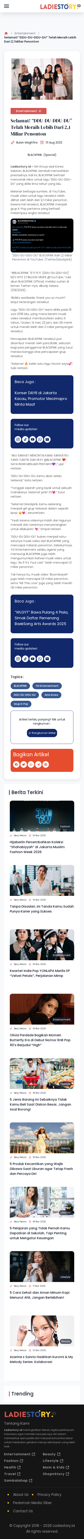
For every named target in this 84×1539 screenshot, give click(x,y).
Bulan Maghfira (27, 142)
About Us (21, 1494)
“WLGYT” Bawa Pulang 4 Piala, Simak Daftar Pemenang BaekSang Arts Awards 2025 (41, 618)
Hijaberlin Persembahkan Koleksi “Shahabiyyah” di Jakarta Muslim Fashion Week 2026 (37, 847)
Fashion (65, 826)
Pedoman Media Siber (32, 1502)
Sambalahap (16, 1480)
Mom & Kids (54, 1467)
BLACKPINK (20, 686)
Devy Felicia (20, 835)
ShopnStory (54, 1474)
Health (10, 1467)
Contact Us (23, 1511)
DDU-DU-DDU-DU (25, 695)
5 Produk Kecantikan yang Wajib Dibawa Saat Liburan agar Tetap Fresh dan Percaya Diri (41, 1168)
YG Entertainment (47, 686)
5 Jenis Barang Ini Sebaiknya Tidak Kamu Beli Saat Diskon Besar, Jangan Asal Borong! (40, 1104)
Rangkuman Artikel (43, 733)
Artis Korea (51, 695)
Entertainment (25, 33)
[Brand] (60, 6)
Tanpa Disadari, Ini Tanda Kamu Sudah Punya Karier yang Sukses (42, 909)
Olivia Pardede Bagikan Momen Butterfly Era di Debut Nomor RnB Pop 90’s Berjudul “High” (40, 1040)
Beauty (65, 1148)
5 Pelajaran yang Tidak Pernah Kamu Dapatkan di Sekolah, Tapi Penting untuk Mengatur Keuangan (40, 1233)
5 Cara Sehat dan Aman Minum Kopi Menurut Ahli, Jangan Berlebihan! (40, 1295)
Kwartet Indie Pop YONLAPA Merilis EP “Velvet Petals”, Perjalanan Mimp (40, 973)
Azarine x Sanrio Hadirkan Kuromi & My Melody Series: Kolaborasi (41, 1359)
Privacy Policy (50, 1494)
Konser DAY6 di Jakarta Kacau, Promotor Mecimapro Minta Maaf (41, 398)
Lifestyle (65, 891)
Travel (10, 1474)
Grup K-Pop (21, 704)
